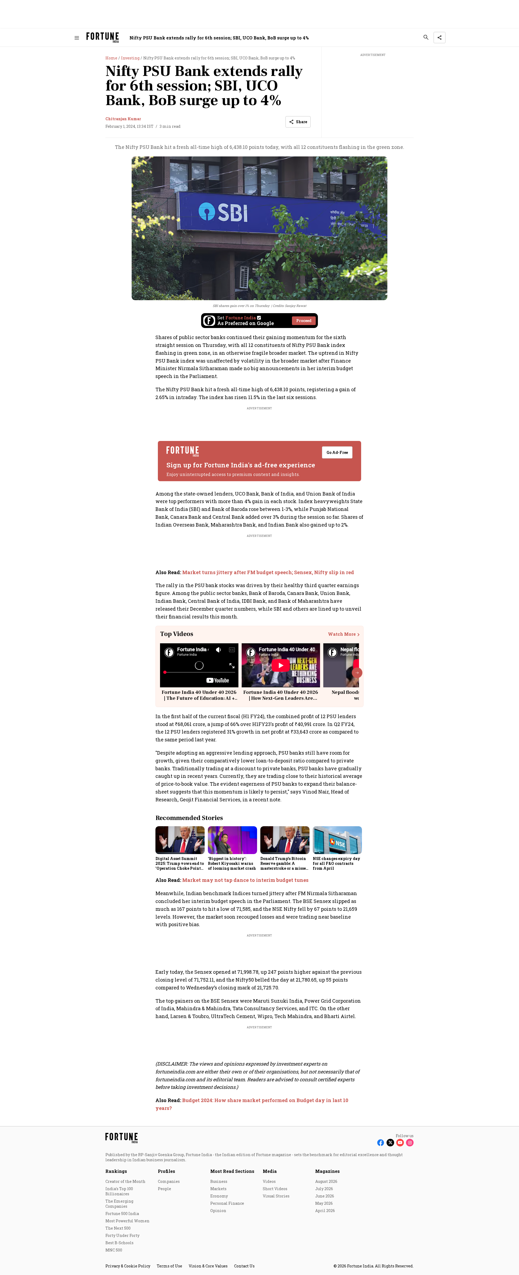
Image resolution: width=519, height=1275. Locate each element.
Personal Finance (227, 1203)
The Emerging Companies (119, 1204)
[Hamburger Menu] (77, 38)
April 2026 (325, 1210)
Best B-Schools (119, 1242)
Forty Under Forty (122, 1235)
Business (218, 1181)
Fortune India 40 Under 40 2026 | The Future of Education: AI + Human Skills (199, 698)
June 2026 (324, 1196)
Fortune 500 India (122, 1213)
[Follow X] (390, 1142)
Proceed (303, 320)
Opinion (218, 1210)
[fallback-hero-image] (180, 840)
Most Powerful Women (127, 1220)
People (164, 1188)
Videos (269, 1181)
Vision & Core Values (208, 1266)
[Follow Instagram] (410, 1142)
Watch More (342, 634)
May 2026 (324, 1203)
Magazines (327, 1171)
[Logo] (102, 37)
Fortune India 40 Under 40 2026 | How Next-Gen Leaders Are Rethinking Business (280, 698)
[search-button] (426, 37)
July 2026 (324, 1188)
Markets (218, 1188)
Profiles (166, 1171)
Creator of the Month (125, 1181)
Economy (219, 1196)
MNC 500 (113, 1250)
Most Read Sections (232, 1171)
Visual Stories (276, 1196)
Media (270, 1171)
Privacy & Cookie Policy (127, 1266)
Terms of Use (169, 1266)
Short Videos (275, 1188)
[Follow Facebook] (380, 1142)
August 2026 (326, 1181)
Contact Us (244, 1266)
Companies (169, 1181)
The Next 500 (118, 1228)
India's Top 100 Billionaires (119, 1191)
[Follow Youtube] (400, 1142)
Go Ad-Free (337, 452)
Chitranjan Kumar (123, 118)
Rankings (116, 1171)
